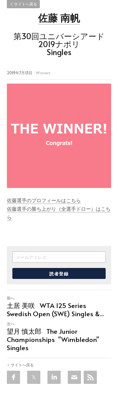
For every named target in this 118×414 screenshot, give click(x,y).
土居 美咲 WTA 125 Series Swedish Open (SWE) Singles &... (55, 309)
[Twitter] (33, 377)
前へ (11, 298)
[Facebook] (13, 377)
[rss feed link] (90, 377)
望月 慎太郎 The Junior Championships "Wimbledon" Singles (53, 339)
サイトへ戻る (25, 4)
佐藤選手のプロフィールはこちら (44, 200)
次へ (11, 323)
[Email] (74, 377)
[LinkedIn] (54, 377)
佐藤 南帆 (59, 17)
